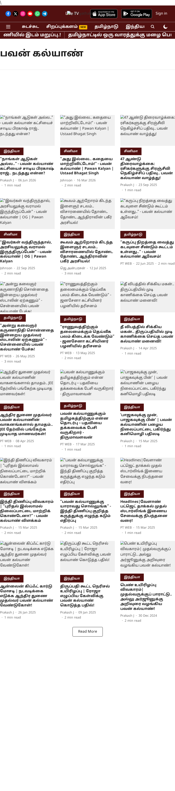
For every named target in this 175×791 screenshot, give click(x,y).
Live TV (72, 13)
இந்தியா (136, 26)
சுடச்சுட (30, 26)
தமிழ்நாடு (106, 26)
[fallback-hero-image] (27, 130)
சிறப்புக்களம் (62, 26)
